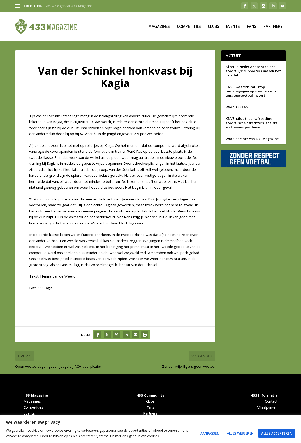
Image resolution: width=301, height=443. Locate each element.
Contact (271, 401)
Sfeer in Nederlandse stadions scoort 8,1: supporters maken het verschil (253, 70)
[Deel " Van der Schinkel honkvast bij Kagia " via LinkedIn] (126, 334)
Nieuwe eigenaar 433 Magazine (69, 6)
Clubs (213, 26)
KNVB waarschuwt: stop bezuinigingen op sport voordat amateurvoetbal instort (252, 91)
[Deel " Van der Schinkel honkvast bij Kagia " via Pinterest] (116, 334)
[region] (150, 429)
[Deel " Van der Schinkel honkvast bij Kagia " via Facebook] (98, 334)
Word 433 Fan (237, 107)
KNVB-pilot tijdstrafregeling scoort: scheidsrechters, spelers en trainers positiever (251, 122)
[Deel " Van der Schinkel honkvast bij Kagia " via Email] (135, 334)
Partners (272, 26)
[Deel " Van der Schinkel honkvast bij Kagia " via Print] (145, 334)
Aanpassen (209, 433)
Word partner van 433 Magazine (252, 138)
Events (233, 26)
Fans (251, 26)
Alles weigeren (240, 433)
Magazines (159, 26)
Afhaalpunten (267, 407)
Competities (189, 26)
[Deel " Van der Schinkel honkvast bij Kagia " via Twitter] (107, 334)
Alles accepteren (276, 433)
